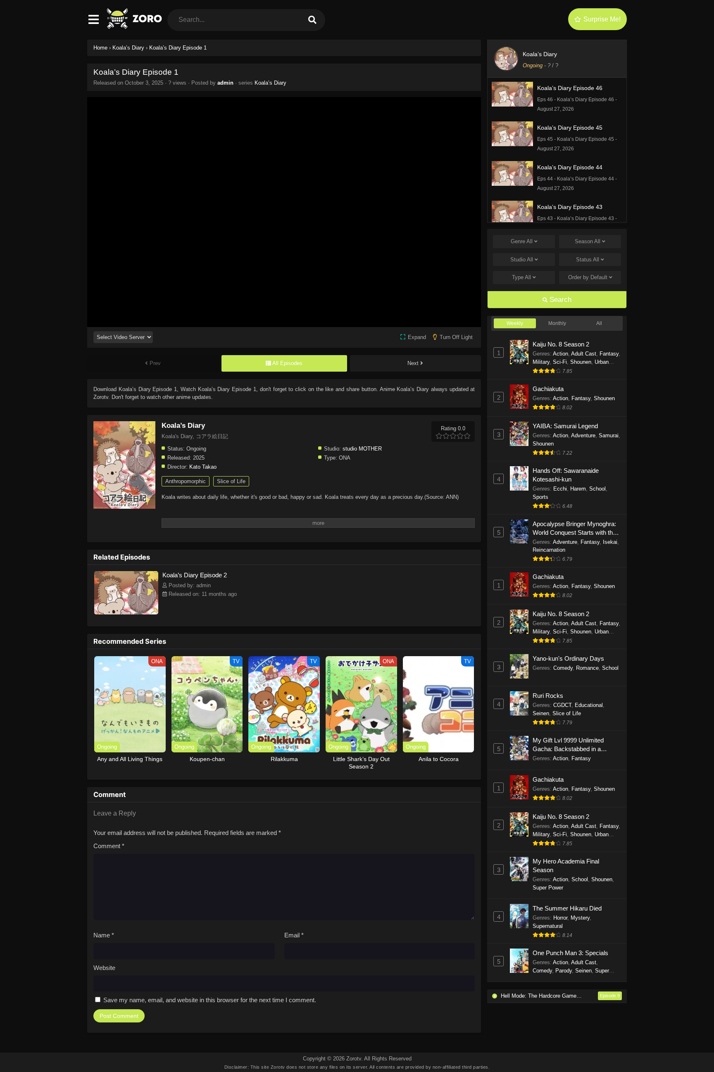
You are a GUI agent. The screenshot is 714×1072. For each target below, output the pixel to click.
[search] (312, 20)
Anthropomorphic (185, 481)
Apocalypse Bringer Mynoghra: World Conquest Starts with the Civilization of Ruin (574, 528)
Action (560, 354)
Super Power (548, 888)
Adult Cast (583, 354)
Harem (578, 489)
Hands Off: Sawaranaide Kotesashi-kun (566, 475)
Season (587, 241)
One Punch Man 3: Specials (570, 952)
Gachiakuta (548, 388)
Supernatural (548, 926)
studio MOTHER (362, 449)
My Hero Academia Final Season (566, 865)
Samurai (609, 435)
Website (104, 967)
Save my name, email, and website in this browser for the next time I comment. (209, 999)
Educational (589, 705)
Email (294, 935)
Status (587, 259)
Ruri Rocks (548, 695)
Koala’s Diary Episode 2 (194, 575)
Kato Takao (203, 467)
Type (521, 277)
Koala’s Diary (270, 83)
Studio (521, 259)
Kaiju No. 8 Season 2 (561, 344)
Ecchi (560, 489)
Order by (587, 277)
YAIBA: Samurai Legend (565, 425)
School (597, 489)
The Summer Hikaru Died (567, 908)
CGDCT (562, 705)
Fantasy (609, 354)
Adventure (583, 435)
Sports (540, 497)
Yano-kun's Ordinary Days (568, 658)
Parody (563, 971)
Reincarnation (549, 550)
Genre (522, 241)
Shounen (580, 362)
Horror (560, 918)
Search (559, 300)
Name (103, 935)
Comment (108, 845)
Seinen (541, 713)
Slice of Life (231, 481)
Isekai (610, 542)
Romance (587, 668)
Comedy (563, 668)
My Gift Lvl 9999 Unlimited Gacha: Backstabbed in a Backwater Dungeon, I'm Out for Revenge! (576, 745)
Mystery (580, 918)
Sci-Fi (560, 362)
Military (541, 362)
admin (225, 83)
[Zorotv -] (135, 26)
